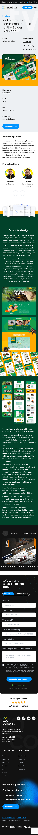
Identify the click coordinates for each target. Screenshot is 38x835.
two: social (21, 759)
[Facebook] (18, 719)
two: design (22, 769)
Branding (24, 533)
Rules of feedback (8, 818)
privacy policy (20, 671)
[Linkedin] (29, 719)
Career (4, 773)
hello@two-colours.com (18, 799)
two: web (21, 766)
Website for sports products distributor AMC (18, 558)
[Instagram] (24, 719)
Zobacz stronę (8, 110)
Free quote (27, 7)
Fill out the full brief (21, 593)
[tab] (1, 566)
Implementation (29, 49)
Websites (14, 533)
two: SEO (21, 763)
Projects (5, 766)
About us (5, 759)
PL (21, 17)
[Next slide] (22, 193)
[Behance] (34, 719)
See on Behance (8, 119)
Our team (5, 763)
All (5, 533)
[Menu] (35, 7)
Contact (5, 776)
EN (19, 17)
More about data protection (19, 688)
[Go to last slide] (15, 193)
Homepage (6, 756)
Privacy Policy (21, 818)
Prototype (27, 42)
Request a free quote (18, 679)
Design (33, 533)
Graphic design (29, 45)
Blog (3, 769)
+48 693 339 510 (14, 795)
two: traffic (22, 756)
